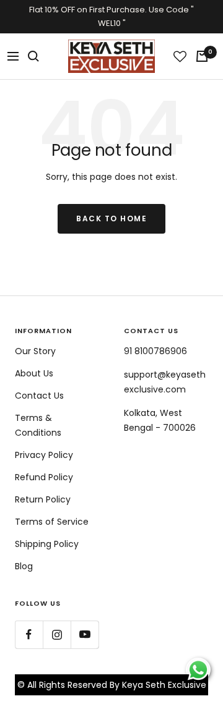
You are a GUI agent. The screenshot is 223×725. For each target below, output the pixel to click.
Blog (24, 566)
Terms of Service (52, 521)
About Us (34, 373)
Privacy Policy (44, 455)
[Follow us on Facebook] (29, 634)
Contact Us (39, 395)
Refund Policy (44, 477)
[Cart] (202, 56)
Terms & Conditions (38, 425)
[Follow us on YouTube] (84, 634)
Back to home (111, 218)
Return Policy (43, 499)
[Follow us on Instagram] (57, 634)
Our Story (35, 351)
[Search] (33, 56)
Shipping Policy (47, 544)
